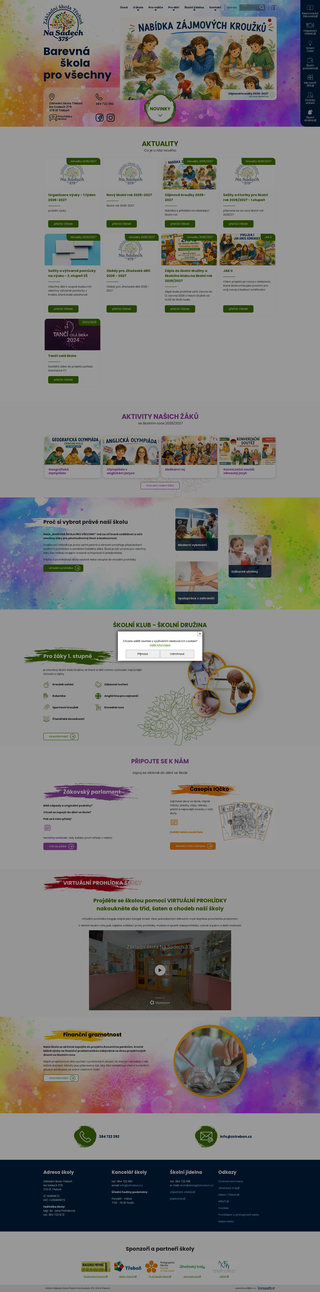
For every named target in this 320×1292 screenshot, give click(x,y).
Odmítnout (177, 654)
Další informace (160, 645)
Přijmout (142, 654)
